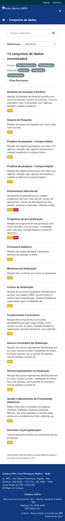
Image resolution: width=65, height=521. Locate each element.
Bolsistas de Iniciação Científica (26, 92)
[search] (53, 32)
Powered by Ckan (54, 516)
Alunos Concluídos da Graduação (27, 343)
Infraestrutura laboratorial (22, 191)
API (8, 458)
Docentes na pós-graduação (24, 430)
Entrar (47, 2)
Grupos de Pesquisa (19, 120)
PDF (16, 209)
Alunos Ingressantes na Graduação (28, 371)
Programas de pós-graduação (25, 219)
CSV (10, 110)
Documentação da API (25, 458)
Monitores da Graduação (22, 268)
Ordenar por (13, 44)
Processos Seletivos (19, 247)
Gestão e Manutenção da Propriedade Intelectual (29, 400)
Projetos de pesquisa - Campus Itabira (30, 141)
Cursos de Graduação (20, 287)
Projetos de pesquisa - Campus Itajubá (30, 166)
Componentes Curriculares (23, 315)
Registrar (57, 2)
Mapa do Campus (14, 487)
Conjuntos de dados (22, 20)
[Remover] (34, 65)
